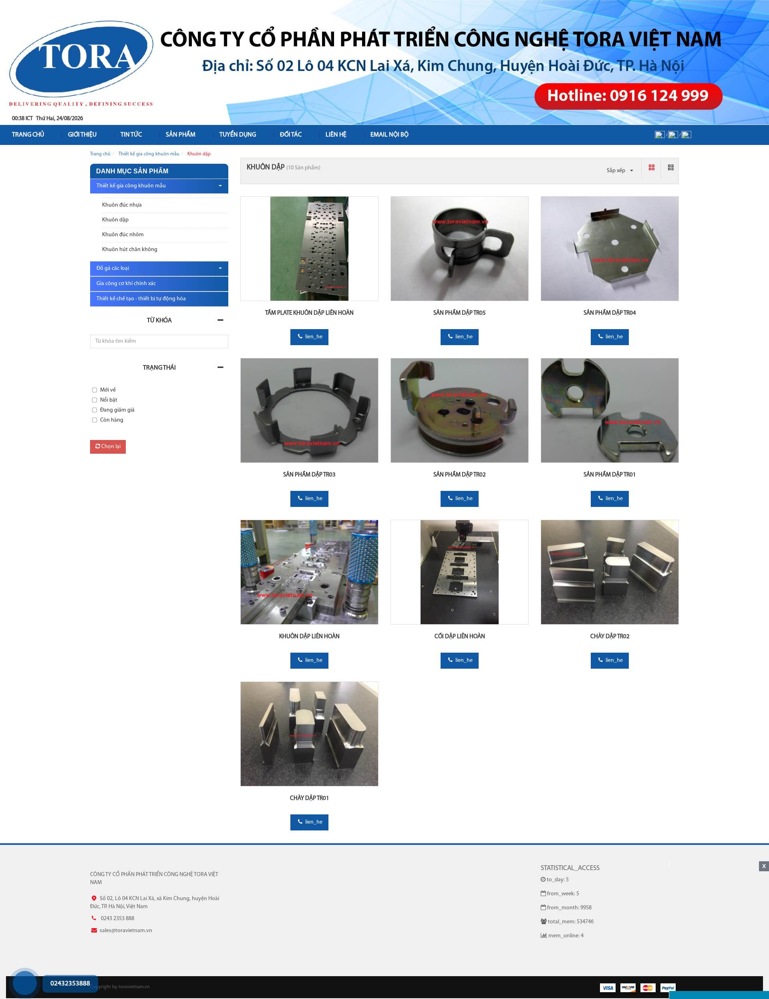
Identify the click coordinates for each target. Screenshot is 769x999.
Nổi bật (108, 400)
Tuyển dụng (237, 135)
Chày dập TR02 (610, 637)
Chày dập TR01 (309, 799)
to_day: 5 (558, 880)
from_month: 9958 (569, 908)
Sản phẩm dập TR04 (610, 313)
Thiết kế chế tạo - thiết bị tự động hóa (141, 299)
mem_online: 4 (566, 936)
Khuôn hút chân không (129, 250)
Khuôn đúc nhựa (122, 205)
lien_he (313, 337)
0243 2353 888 (13, 968)
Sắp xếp (616, 171)
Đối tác (291, 135)
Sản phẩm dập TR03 (309, 475)
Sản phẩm (180, 135)
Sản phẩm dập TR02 (459, 475)
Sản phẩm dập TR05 (459, 313)
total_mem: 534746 (571, 922)
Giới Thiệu (82, 135)
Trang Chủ (28, 135)
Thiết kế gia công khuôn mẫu (149, 154)
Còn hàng (111, 420)
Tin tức (131, 135)
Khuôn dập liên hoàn (309, 637)
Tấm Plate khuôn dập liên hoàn (309, 313)
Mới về (108, 390)
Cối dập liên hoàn (460, 637)
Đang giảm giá (117, 410)
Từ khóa (159, 321)
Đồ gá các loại (113, 268)
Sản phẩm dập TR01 (610, 475)
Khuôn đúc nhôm (123, 235)
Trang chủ (100, 154)
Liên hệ (336, 135)
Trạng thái (159, 368)
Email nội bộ (389, 135)
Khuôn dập (115, 220)
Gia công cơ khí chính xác (126, 284)
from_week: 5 (563, 894)
